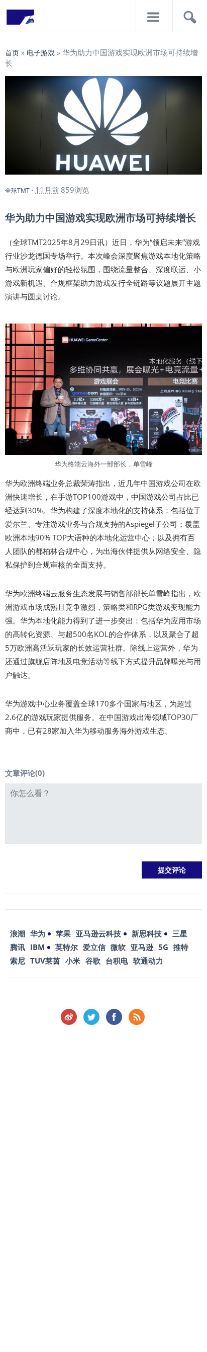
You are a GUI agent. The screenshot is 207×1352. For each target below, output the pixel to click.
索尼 (17, 961)
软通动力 (148, 961)
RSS (137, 1017)
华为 (37, 933)
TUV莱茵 (45, 961)
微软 (118, 947)
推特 (180, 947)
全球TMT (17, 190)
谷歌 (92, 961)
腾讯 (17, 947)
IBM (37, 947)
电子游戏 (41, 52)
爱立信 (94, 947)
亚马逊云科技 (98, 933)
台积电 (117, 961)
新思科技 (147, 933)
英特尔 (66, 947)
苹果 (63, 933)
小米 (72, 961)
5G (163, 947)
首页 (12, 52)
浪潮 (17, 933)
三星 (179, 933)
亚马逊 (142, 947)
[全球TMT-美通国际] (20, 20)
